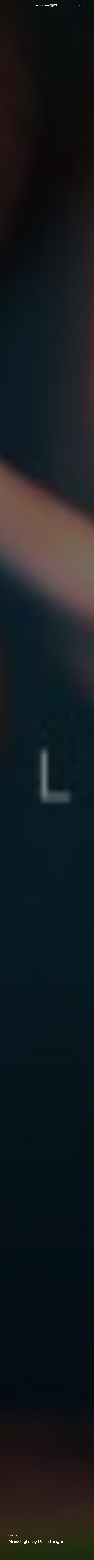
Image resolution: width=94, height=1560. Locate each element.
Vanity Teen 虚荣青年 (47, 5)
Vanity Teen (13, 1548)
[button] (10, 5)
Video (11, 1536)
